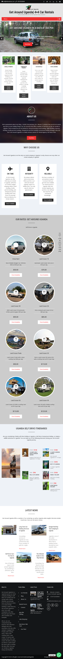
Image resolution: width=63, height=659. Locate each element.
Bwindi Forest (23, 604)
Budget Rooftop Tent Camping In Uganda (36, 607)
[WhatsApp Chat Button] (58, 654)
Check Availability (16, 275)
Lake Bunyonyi (23, 619)
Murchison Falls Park (23, 625)
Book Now (27, 44)
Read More (8, 88)
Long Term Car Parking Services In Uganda (40, 594)
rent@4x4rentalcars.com (9, 1)
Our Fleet (23, 629)
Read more (22, 548)
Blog (22, 596)
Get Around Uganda (55, 657)
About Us (23, 599)
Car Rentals (24, 593)
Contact (23, 607)
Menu (5, 19)
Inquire (36, 44)
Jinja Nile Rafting (21, 613)
